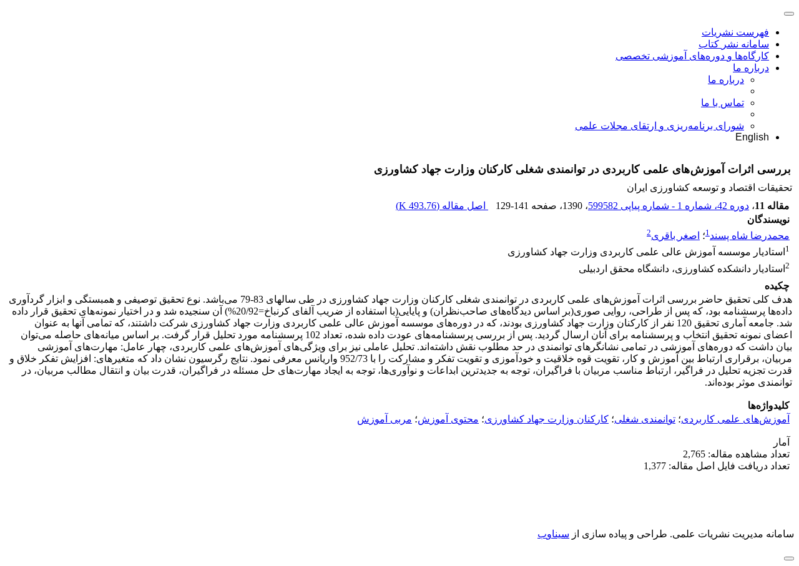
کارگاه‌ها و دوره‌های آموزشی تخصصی (692, 56)
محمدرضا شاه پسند (750, 235)
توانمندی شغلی (644, 419)
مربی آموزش (384, 419)
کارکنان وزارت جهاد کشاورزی (546, 419)
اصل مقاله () (442, 205)
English (752, 137)
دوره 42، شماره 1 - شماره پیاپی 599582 (668, 205)
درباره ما (751, 67)
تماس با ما (722, 102)
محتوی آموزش (448, 419)
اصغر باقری (675, 235)
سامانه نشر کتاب (734, 44)
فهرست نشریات (735, 32)
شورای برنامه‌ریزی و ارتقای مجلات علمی (659, 125)
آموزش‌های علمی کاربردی (735, 419)
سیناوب (553, 534)
